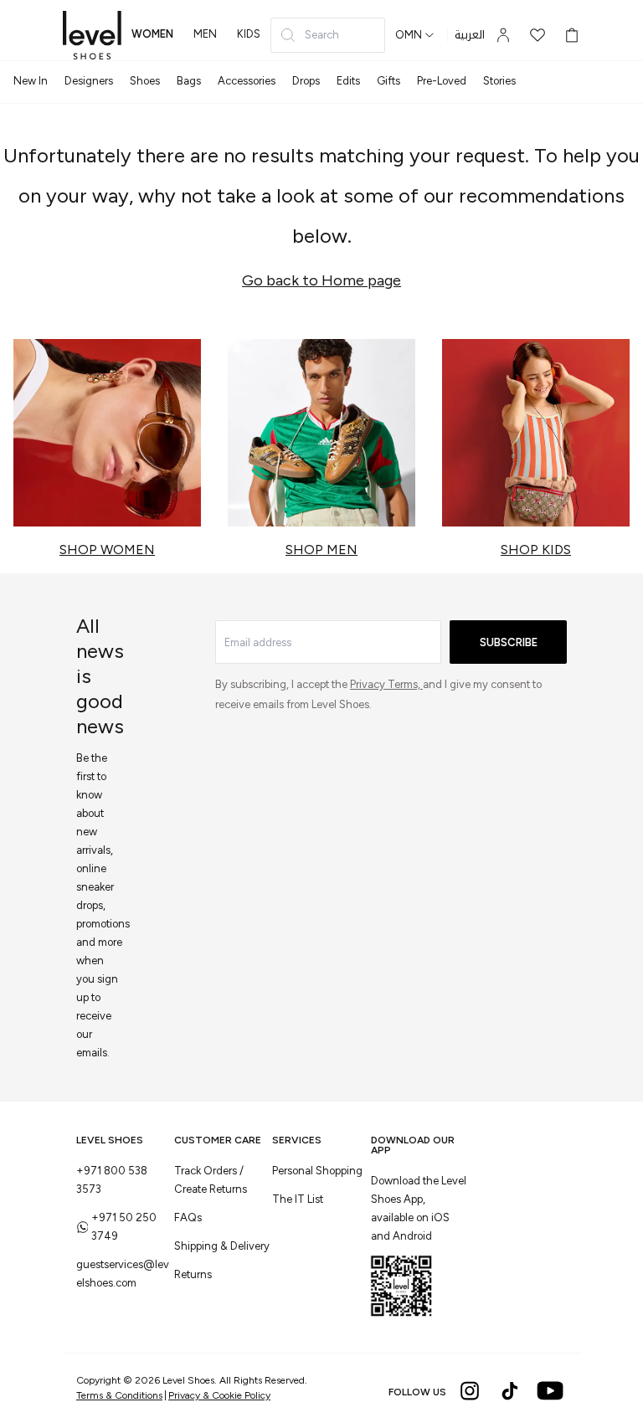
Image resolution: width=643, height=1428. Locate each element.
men (205, 34)
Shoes (145, 80)
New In (30, 80)
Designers (88, 80)
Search (322, 34)
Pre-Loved (441, 80)
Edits (348, 80)
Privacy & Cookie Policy (219, 1395)
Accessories (246, 80)
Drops (306, 80)
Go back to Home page (321, 280)
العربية (470, 35)
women (152, 34)
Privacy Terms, (386, 684)
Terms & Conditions (119, 1395)
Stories (499, 80)
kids (248, 34)
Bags (189, 80)
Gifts (388, 80)
